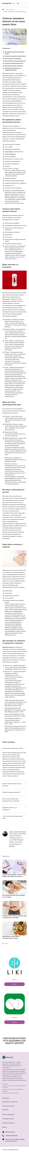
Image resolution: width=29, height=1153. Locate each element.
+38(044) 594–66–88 (11, 1136)
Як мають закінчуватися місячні (14, 63)
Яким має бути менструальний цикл (15, 61)
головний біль (9, 152)
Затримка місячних (8, 647)
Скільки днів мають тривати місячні (15, 56)
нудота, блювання (10, 154)
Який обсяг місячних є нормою (14, 66)
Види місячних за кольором (13, 58)
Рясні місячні (18, 611)
